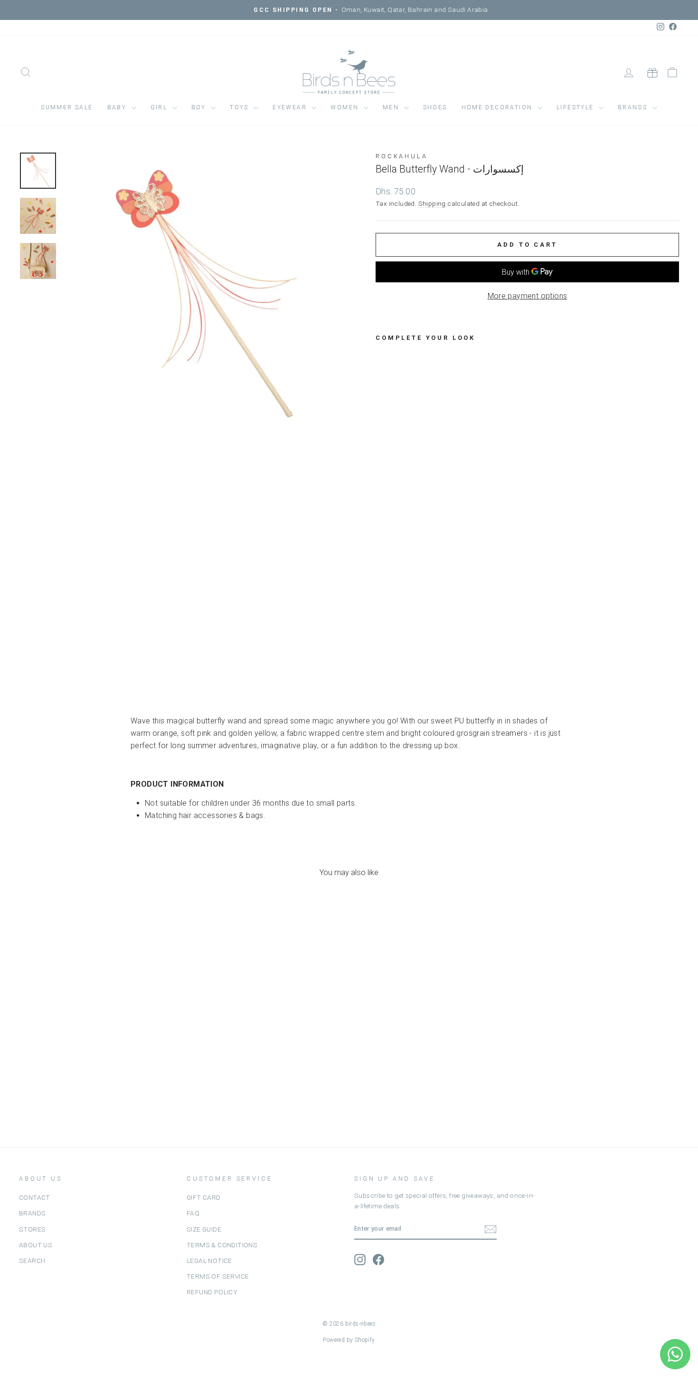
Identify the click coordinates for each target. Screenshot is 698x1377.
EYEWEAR (291, 107)
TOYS (240, 107)
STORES (32, 1229)
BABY (118, 107)
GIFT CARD (204, 1197)
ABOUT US (35, 1245)
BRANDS (32, 1213)
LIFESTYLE (576, 107)
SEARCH (32, 1260)
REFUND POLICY (212, 1292)
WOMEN (345, 107)
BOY (200, 107)
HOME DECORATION (498, 107)
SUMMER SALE (67, 107)
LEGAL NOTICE (209, 1260)
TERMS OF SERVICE (218, 1276)
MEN (392, 107)
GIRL (160, 107)
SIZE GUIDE (204, 1229)
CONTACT (34, 1197)
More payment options (527, 295)
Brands (634, 107)
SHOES (435, 107)
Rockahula (402, 156)
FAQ (193, 1213)
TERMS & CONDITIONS (222, 1245)
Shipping (432, 203)
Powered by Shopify (349, 1340)
